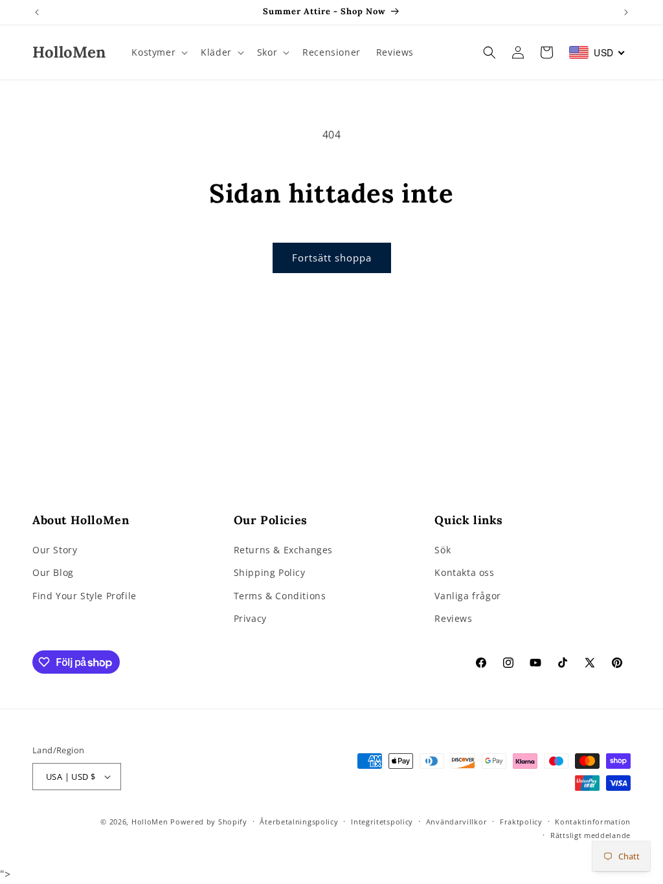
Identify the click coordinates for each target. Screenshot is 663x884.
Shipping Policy (270, 572)
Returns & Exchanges (283, 550)
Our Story (54, 550)
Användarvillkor (457, 821)
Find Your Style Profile (84, 596)
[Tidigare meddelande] (37, 12)
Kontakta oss (464, 572)
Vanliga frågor (467, 596)
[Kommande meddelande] (626, 12)
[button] (158, 52)
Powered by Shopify (208, 821)
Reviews (453, 618)
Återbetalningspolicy (299, 821)
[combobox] (597, 52)
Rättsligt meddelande (590, 835)
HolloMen (149, 821)
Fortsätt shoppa (332, 257)
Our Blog (53, 572)
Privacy (250, 618)
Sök (442, 550)
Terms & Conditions (280, 596)
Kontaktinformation (593, 821)
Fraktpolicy (521, 821)
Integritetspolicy (382, 821)
